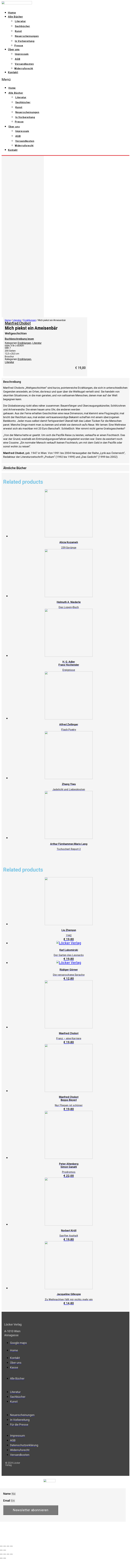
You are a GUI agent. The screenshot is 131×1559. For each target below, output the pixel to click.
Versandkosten (24, 64)
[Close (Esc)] (1, 1546)
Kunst (18, 31)
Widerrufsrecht (23, 68)
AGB (17, 59)
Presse (18, 45)
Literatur (20, 21)
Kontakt (13, 72)
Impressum (22, 54)
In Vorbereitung (25, 41)
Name (7, 1493)
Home (12, 12)
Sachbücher (22, 26)
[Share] (4, 1546)
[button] (43, 80)
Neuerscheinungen (27, 36)
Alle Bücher (15, 16)
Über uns (14, 49)
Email (7, 1500)
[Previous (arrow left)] (1, 1550)
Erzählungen (29, 320)
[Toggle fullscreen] (8, 1546)
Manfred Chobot (18, 323)
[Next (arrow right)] (4, 1550)
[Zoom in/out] (11, 1546)
